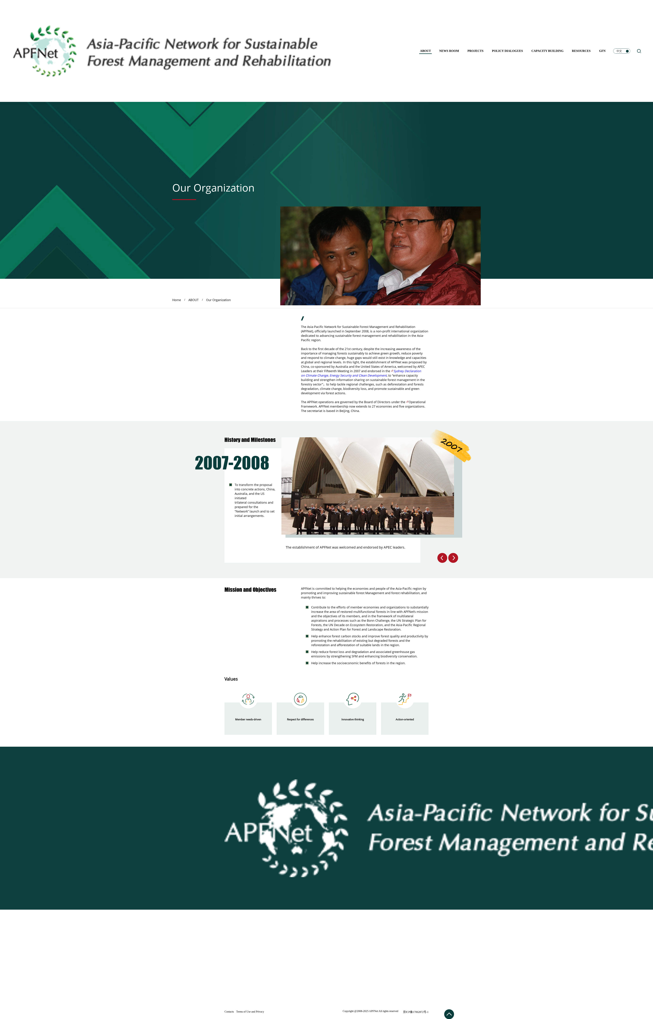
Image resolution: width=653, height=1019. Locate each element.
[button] (442, 558)
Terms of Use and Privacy (250, 1011)
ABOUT (425, 51)
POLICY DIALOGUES (507, 51)
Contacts (229, 1011)
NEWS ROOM (449, 51)
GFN (602, 51)
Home (176, 300)
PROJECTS (475, 51)
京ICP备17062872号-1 (416, 1011)
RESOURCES (581, 51)
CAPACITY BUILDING (547, 51)
